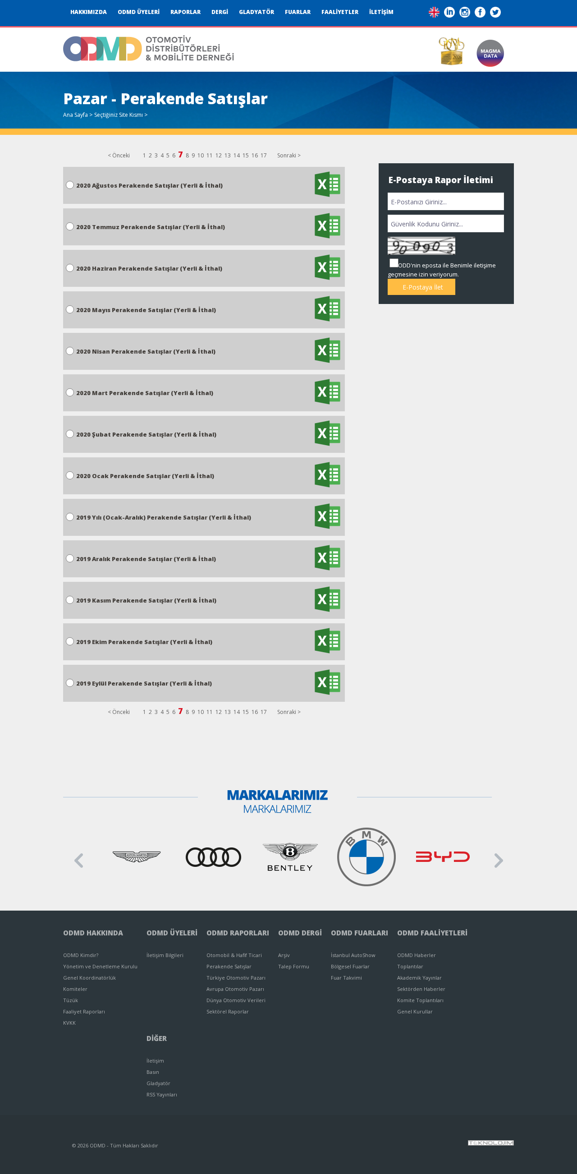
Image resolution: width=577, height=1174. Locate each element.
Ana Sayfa (75, 115)
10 (200, 155)
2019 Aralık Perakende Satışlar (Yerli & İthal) (146, 559)
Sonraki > (289, 155)
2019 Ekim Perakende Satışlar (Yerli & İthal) (144, 642)
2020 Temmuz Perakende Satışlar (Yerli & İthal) (150, 227)
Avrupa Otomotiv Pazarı (235, 988)
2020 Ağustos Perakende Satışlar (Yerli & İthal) (149, 185)
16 (255, 155)
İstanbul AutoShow (353, 955)
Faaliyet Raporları (84, 1011)
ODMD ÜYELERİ (139, 12)
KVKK (69, 1022)
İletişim (155, 1060)
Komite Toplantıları (420, 1000)
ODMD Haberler (416, 955)
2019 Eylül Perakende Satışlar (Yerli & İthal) (144, 683)
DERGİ (219, 12)
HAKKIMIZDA (88, 12)
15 (246, 155)
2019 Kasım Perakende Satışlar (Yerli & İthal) (146, 600)
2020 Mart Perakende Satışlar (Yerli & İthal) (144, 393)
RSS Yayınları (162, 1094)
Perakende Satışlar (229, 966)
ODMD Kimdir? (80, 955)
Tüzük (70, 1000)
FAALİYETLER (339, 12)
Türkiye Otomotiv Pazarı (236, 977)
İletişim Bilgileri (165, 955)
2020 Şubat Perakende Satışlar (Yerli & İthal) (146, 434)
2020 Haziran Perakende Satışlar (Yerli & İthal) (149, 268)
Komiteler (75, 988)
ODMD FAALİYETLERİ (432, 932)
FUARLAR (298, 12)
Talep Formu (293, 966)
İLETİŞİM (381, 12)
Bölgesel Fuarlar (350, 966)
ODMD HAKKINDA (93, 932)
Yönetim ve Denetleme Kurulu (100, 966)
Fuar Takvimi (346, 977)
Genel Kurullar (415, 1011)
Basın (153, 1071)
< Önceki (119, 155)
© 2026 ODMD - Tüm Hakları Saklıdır (115, 1145)
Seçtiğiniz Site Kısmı (118, 115)
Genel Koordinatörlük (89, 977)
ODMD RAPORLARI (237, 932)
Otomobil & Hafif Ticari (234, 955)
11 (209, 155)
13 (227, 155)
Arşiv (284, 955)
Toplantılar (410, 966)
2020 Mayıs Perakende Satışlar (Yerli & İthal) (146, 310)
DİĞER (157, 1038)
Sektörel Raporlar (227, 1011)
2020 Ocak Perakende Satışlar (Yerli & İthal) (145, 476)
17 (264, 155)
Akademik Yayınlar (419, 977)
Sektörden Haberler (421, 988)
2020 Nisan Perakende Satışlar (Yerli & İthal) (145, 351)
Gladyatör (158, 1083)
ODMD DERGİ (300, 932)
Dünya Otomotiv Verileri (236, 1000)
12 (218, 155)
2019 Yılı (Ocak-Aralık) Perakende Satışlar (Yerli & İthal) (163, 517)
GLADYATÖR (256, 12)
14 (237, 155)
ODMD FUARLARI (359, 932)
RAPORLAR (185, 12)
